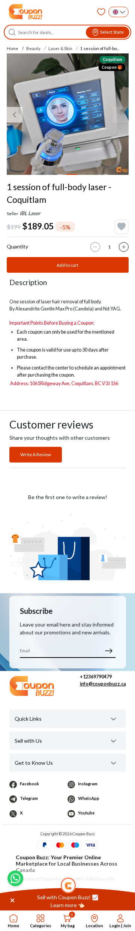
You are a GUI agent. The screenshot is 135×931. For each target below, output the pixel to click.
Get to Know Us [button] (34, 763)
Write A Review (35, 454)
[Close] (12, 900)
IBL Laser (30, 213)
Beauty (33, 48)
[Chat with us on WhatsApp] (15, 878)
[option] (68, 114)
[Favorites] (101, 12)
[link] (67, 901)
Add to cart (67, 265)
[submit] (109, 650)
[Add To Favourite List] (121, 227)
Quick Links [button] (28, 718)
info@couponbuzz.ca (103, 684)
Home (12, 48)
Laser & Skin (60, 48)
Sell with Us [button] (28, 740)
